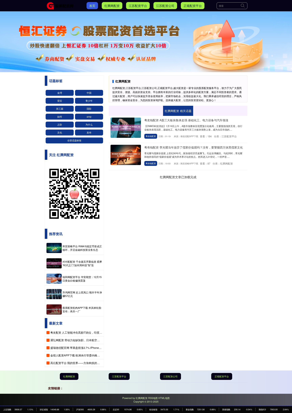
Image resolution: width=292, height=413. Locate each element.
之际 (59, 124)
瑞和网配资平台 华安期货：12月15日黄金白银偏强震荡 (82, 278)
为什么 (89, 124)
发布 (89, 132)
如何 (59, 116)
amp (89, 116)
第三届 (59, 108)
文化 (59, 132)
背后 (59, 100)
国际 (89, 108)
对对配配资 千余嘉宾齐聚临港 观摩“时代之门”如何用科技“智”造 (82, 263)
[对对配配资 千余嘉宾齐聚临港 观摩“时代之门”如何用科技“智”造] (54, 263)
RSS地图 (153, 398)
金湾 (59, 92)
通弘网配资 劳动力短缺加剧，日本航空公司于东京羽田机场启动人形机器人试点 (98, 340)
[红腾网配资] (61, 5)
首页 (92, 5)
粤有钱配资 (151, 136)
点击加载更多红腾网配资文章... (178, 177)
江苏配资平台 (138, 5)
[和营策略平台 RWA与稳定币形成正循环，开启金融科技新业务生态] (54, 248)
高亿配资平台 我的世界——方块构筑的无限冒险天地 (81, 363)
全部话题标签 (74, 140)
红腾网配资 (112, 5)
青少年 (89, 100)
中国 (89, 92)
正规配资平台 (193, 5)
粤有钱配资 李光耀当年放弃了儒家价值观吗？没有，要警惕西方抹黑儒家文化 (193, 147)
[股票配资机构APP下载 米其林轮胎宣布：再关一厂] (54, 309)
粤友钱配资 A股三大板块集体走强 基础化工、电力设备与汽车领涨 (186, 120)
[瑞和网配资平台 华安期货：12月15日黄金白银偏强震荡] (54, 279)
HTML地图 (164, 398)
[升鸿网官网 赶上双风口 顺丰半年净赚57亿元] (54, 294)
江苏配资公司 (165, 5)
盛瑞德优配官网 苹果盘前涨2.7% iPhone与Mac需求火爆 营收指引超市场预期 (96, 348)
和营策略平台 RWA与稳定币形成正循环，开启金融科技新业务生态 (82, 248)
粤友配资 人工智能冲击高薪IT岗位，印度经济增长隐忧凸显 (85, 332)
